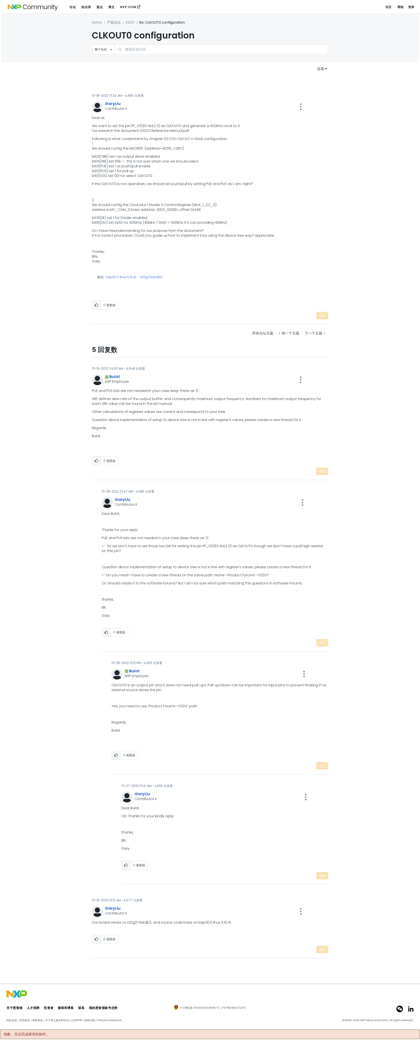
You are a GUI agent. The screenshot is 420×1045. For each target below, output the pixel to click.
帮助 (400, 7)
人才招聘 (33, 1008)
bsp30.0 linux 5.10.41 (121, 277)
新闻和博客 (66, 1008)
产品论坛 (114, 22)
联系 (81, 1008)
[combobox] (221, 49)
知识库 (86, 7)
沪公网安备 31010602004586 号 (199, 1008)
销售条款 (37, 1020)
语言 (388, 7)
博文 (111, 7)
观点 (99, 7)
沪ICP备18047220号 (233, 1008)
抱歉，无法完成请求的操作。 (26, 1034)
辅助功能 (89, 1020)
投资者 (49, 1008)
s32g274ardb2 (151, 277)
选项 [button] (320, 68)
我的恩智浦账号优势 (103, 1008)
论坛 (73, 7)
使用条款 (24, 1020)
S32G (130, 22)
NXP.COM (128, 7)
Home (97, 22)
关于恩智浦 (15, 1008)
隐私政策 (12, 1020)
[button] (300, 106)
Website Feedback (109, 1020)
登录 (411, 7)
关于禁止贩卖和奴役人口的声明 (63, 1020)
